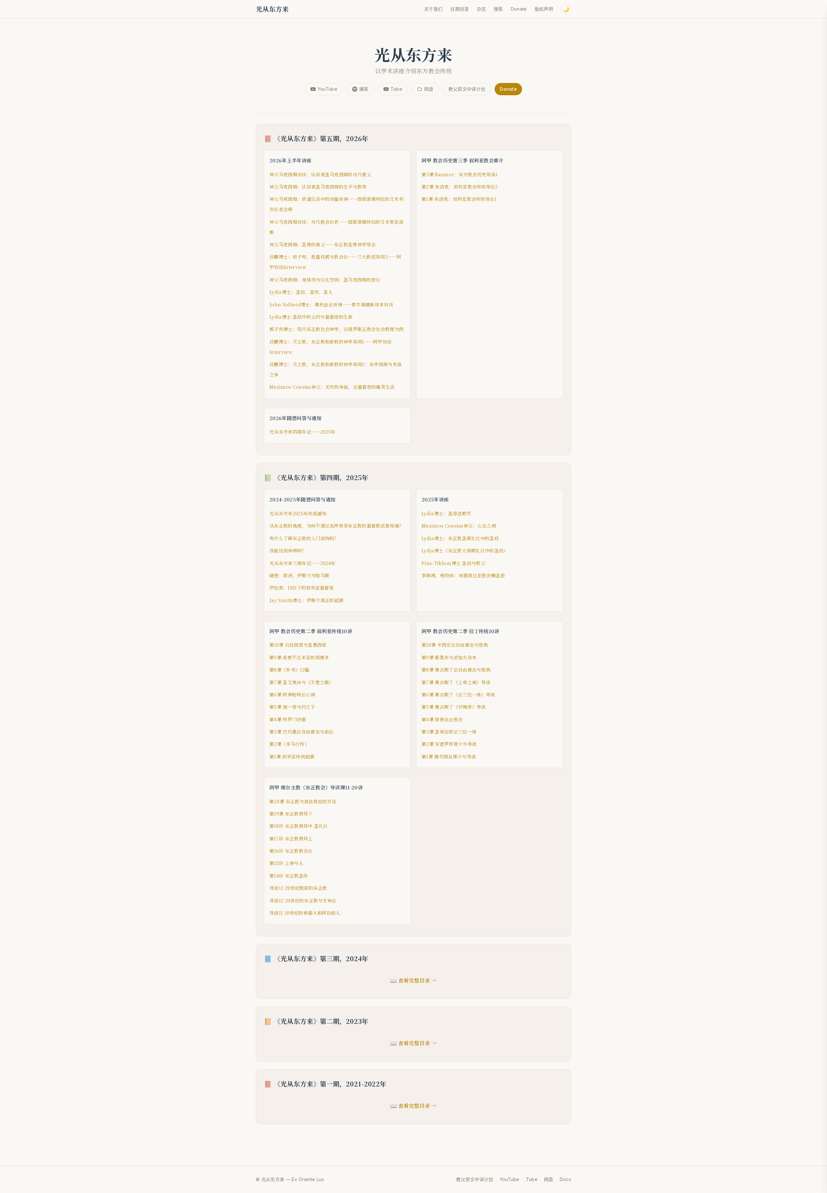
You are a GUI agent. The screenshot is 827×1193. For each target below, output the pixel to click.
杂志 (481, 9)
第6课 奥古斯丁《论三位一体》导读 (458, 694)
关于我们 (433, 9)
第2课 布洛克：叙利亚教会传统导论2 (460, 186)
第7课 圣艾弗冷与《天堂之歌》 (301, 682)
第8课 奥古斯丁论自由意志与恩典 (456, 669)
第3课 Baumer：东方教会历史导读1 (459, 174)
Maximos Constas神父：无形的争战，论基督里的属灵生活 (332, 387)
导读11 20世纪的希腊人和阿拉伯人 (304, 913)
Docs (565, 1179)
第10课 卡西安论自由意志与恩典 (455, 645)
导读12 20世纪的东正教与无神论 (302, 900)
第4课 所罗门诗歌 (287, 719)
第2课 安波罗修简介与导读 (449, 744)
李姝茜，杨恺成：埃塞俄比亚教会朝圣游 (463, 575)
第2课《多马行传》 (289, 744)
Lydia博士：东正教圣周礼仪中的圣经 (460, 538)
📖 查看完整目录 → (413, 980)
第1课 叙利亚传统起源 (292, 756)
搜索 (498, 9)
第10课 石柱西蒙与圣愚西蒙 (297, 645)
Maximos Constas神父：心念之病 (459, 525)
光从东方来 (272, 9)
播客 (364, 89)
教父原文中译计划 (467, 89)
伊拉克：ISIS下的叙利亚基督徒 (301, 587)
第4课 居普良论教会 (442, 719)
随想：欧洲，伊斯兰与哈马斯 (299, 575)
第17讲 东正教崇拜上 (291, 838)
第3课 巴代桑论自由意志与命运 (301, 731)
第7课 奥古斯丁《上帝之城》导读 (456, 682)
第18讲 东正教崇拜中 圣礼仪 (298, 826)
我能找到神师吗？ (288, 550)
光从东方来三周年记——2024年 (302, 563)
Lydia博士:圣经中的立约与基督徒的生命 (311, 317)
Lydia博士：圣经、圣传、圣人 (301, 292)
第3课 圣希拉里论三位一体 (449, 731)
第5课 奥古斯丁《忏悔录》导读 (454, 707)
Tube (396, 89)
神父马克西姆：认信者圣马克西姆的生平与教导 (318, 186)
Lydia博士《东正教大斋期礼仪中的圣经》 (465, 550)
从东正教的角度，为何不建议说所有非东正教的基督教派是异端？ (336, 525)
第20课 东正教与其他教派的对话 (302, 801)
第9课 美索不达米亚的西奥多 (299, 657)
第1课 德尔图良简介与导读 (449, 756)
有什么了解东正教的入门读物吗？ (304, 538)
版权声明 (544, 9)
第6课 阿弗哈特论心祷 (292, 694)
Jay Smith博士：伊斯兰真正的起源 (306, 600)
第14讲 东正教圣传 (288, 875)
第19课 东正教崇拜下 (291, 813)
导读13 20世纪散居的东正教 (298, 888)
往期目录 (459, 9)
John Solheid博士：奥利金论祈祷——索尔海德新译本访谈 (331, 304)
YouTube (327, 89)
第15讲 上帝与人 (286, 863)
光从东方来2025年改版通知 (297, 513)
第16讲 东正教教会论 (291, 851)
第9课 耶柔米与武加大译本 (449, 657)
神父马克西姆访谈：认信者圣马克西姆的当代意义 (320, 174)
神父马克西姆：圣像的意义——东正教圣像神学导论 (322, 244)
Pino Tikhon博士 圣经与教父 (453, 563)
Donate (519, 9)
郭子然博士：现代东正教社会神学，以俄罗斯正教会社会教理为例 (336, 329)
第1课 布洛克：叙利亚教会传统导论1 (459, 199)
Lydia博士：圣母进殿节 (446, 513)
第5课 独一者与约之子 (292, 707)
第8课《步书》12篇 (289, 669)
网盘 (429, 89)
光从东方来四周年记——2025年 (302, 431)
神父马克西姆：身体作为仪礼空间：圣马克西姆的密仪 (325, 279)
